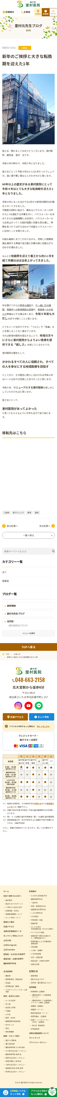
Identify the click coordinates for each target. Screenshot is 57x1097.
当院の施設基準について (39, 1033)
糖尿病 (8, 975)
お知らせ (37, 803)
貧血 (7, 1028)
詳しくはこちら (43, 726)
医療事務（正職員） (38, 991)
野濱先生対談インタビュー (15, 1071)
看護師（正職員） (37, 1006)
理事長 (24, 48)
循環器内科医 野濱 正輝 (14, 1068)
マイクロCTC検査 (37, 932)
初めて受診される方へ (12, 896)
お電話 (27, 12)
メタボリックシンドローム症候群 (16, 990)
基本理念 (9, 900)
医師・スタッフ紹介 (11, 1036)
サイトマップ (34, 1037)
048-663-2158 (30, 680)
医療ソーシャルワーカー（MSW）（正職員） (40, 1021)
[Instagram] (18, 706)
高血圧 (8, 982)
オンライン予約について (13, 935)
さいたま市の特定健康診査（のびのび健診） (42, 928)
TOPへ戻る (29, 647)
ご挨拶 (6, 512)
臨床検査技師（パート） (40, 1013)
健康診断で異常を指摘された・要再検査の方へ (41, 937)
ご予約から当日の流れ (14, 907)
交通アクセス (16, 717)
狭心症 (8, 1004)
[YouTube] (28, 706)
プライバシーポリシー (38, 1042)
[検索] (53, 551)
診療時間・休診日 (12, 910)
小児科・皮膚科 (37, 950)
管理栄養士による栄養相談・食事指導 (42, 942)
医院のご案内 (8, 922)
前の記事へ (12, 526)
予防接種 (34, 947)
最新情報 (11, 605)
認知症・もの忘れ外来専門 (14, 954)
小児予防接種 (36, 954)
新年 (29, 512)
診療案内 (9, 12)
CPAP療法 (34, 916)
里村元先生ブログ (16, 613)
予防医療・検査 (37, 920)
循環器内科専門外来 (38, 909)
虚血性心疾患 (10, 1007)
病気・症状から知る (11, 996)
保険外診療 (35, 964)
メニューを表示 (28, 633)
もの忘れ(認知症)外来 (39, 895)
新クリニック (18, 512)
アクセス (38, 14)
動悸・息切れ (10, 1017)
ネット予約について (13, 917)
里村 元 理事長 (11, 1040)
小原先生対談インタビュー (15, 1064)
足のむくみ (10, 1024)
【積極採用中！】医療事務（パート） (41, 996)
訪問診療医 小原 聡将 (13, 1061)
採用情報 (32, 987)
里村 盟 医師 (10, 1044)
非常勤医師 (35, 1029)
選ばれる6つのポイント (14, 903)
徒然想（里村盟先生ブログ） (18, 623)
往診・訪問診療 (37, 957)
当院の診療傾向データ (12, 931)
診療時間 (45, 14)
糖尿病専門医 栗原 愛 (13, 1054)
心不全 (8, 1014)
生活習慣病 (7, 971)
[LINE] (39, 706)
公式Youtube (9, 949)
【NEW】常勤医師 (38, 1025)
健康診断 (34, 923)
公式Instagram (10, 945)
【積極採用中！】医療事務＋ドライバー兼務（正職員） (42, 1001)
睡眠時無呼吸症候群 (13, 1021)
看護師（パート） (37, 1009)
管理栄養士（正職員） (39, 1016)
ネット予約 (43, 717)
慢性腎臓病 (10, 1031)
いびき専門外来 (37, 913)
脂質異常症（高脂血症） (15, 979)
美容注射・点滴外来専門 (13, 958)
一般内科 (34, 902)
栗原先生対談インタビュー (15, 1058)
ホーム (6, 891)
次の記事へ (44, 526)
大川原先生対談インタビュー (16, 1051)
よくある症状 (10, 1000)
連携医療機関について (14, 914)
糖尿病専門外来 (9, 963)
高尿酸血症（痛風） (13, 986)
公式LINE (7, 940)
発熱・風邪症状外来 (38, 906)
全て (4, 572)
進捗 (37, 512)
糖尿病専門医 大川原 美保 (15, 1047)
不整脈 (8, 1011)
